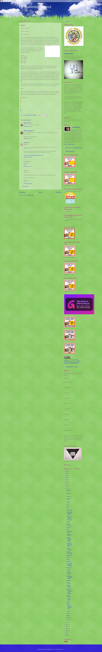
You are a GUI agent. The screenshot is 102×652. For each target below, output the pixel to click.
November (69, 493)
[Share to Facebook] (46, 115)
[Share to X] (44, 115)
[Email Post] (39, 115)
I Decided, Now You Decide (69, 573)
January (68, 619)
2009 (67, 628)
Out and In (69, 527)
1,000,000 (68, 569)
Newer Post (22, 192)
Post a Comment (25, 186)
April (68, 613)
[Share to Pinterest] (47, 115)
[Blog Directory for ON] (67, 641)
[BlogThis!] (43, 115)
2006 (67, 635)
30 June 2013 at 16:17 (28, 166)
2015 (67, 484)
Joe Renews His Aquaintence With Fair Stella (69, 606)
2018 (67, 477)
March (68, 615)
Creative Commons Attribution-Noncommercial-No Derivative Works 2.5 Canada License (72, 362)
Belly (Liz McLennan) (28, 130)
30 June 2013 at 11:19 (28, 138)
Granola (68, 559)
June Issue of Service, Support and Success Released (69, 591)
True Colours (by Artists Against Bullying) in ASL (33, 155)
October (68, 496)
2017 (67, 479)
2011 (67, 624)
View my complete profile (69, 144)
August (68, 502)
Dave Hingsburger (76, 127)
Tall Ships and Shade (69, 532)
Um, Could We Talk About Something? (69, 564)
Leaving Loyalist (69, 583)
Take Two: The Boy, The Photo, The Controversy (69, 518)
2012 (67, 622)
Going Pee (69, 602)
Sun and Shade (69, 510)
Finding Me (69, 561)
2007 (67, 633)
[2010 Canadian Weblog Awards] (79, 314)
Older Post (58, 192)
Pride (68, 508)
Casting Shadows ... (69, 596)
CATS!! (68, 529)
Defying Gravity (27, 122)
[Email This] (42, 115)
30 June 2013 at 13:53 (28, 157)
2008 (67, 631)
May (68, 611)
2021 (67, 471)
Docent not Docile (69, 599)
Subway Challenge (69, 524)
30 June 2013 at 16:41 (28, 183)
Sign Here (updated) (69, 549)
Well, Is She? (69, 567)
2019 (67, 475)
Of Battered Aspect (35, 6)
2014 (67, 486)
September (69, 498)
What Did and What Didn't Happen (69, 577)
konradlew (54, 649)
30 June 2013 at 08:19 (28, 126)
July (68, 504)
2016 (67, 481)
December (69, 490)
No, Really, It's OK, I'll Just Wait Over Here (69, 545)
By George (69, 557)
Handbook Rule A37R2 (69, 552)
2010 (67, 626)
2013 (67, 488)
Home (40, 192)
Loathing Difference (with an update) (69, 539)
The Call (68, 522)
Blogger (62, 649)
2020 (67, 473)
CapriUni (26, 142)
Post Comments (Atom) (29, 195)
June (68, 506)
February (69, 617)
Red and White (69, 555)
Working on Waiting (69, 586)
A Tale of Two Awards (69, 535)
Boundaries (69, 580)
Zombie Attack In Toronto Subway (69, 513)
